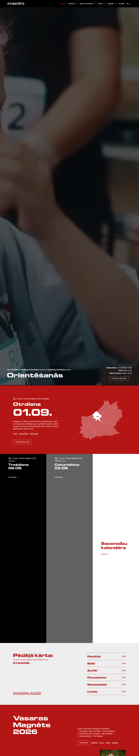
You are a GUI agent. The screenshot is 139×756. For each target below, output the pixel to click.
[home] (16, 3)
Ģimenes (115, 743)
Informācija (84, 743)
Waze (15, 434)
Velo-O (101, 743)
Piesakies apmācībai (119, 378)
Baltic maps (34, 434)
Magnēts (94, 743)
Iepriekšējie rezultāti (27, 693)
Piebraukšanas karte (22, 442)
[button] (72, 4)
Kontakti (122, 4)
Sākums (63, 4)
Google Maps (23, 434)
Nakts (108, 743)
